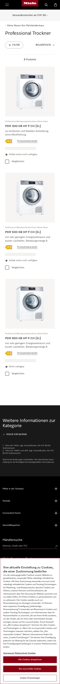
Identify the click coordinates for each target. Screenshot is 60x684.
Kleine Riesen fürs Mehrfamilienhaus (25, 25)
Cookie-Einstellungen (30, 678)
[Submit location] (56, 546)
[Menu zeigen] (7, 5)
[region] (30, 621)
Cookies (32, 653)
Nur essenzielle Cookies (30, 669)
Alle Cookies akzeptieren (30, 660)
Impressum (8, 653)
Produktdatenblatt (27, 141)
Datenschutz (21, 653)
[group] (30, 116)
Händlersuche (12, 540)
